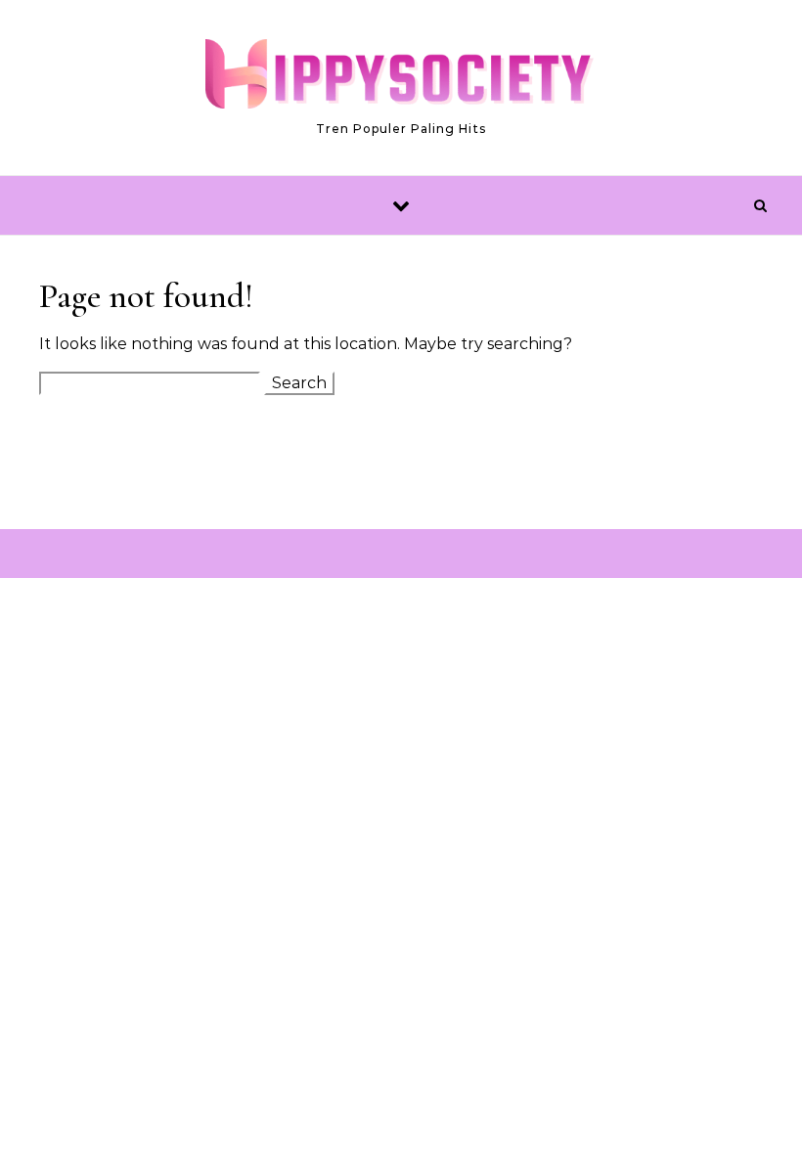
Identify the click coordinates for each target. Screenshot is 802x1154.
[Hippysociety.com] (401, 78)
